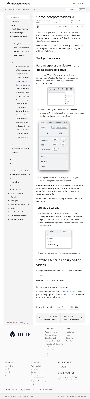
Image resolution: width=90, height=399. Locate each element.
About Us (6, 396)
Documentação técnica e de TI (20, 204)
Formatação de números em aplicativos (23, 137)
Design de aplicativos (19, 36)
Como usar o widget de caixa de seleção (23, 100)
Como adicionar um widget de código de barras (23, 107)
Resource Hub (36, 366)
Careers (13, 396)
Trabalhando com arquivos (23, 92)
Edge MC (7, 372)
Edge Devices (8, 366)
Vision (47, 356)
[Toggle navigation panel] (32, 19)
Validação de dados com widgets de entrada (23, 122)
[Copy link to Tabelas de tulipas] (63, 208)
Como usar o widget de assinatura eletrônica (23, 133)
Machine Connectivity (53, 341)
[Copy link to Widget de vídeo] (63, 58)
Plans (5, 378)
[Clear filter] (29, 17)
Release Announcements (19, 216)
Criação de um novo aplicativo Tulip (22, 44)
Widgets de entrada (22, 66)
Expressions (16, 189)
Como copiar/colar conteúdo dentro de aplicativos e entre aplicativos (23, 118)
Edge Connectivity (51, 338)
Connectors (70, 338)
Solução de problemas (21, 148)
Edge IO (6, 369)
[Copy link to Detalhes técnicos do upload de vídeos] (49, 265)
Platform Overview (51, 332)
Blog (32, 384)
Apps (68, 335)
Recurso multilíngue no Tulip (22, 51)
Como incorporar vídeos (23, 85)
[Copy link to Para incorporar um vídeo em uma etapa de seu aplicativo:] (70, 70)
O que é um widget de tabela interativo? (23, 77)
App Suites (70, 332)
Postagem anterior (17, 219)
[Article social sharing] (77, 27)
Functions (15, 182)
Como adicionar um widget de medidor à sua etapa (23, 104)
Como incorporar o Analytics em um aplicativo (23, 89)
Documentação (14, 9)
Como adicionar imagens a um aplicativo (23, 130)
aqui (81, 219)
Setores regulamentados (20, 171)
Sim (63, 307)
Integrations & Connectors (54, 344)
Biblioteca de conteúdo (18, 212)
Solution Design (17, 33)
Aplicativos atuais (17, 193)
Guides (13, 208)
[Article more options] (83, 27)
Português (79, 3)
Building (26, 9)
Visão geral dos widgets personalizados (23, 115)
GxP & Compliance (51, 347)
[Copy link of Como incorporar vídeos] (73, 17)
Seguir (64, 27)
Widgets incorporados (23, 70)
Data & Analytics (51, 335)
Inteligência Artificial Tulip (21, 174)
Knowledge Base (37, 375)
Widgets (69, 341)
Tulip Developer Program (40, 381)
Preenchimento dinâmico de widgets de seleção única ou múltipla (23, 96)
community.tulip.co (69, 291)
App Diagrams (19, 55)
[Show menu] (66, 3)
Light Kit (7, 375)
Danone (15, 152)
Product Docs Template (20, 29)
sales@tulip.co (46, 390)
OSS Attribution (23, 396)
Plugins (47, 353)
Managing (14, 197)
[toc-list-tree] (72, 27)
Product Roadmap (37, 378)
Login (63, 367)
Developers (14, 201)
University (34, 369)
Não (76, 307)
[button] (76, 9)
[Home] (19, 3)
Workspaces (49, 350)
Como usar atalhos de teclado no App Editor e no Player (22, 48)
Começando (15, 21)
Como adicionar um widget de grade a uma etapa (23, 111)
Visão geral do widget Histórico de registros (23, 126)
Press (31, 396)
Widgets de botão (22, 74)
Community (35, 372)
